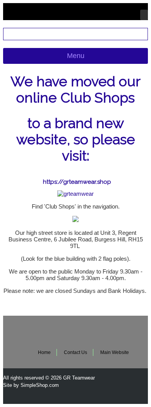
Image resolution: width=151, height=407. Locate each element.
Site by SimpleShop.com (31, 385)
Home (44, 352)
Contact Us (75, 352)
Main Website (114, 352)
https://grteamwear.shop (77, 181)
